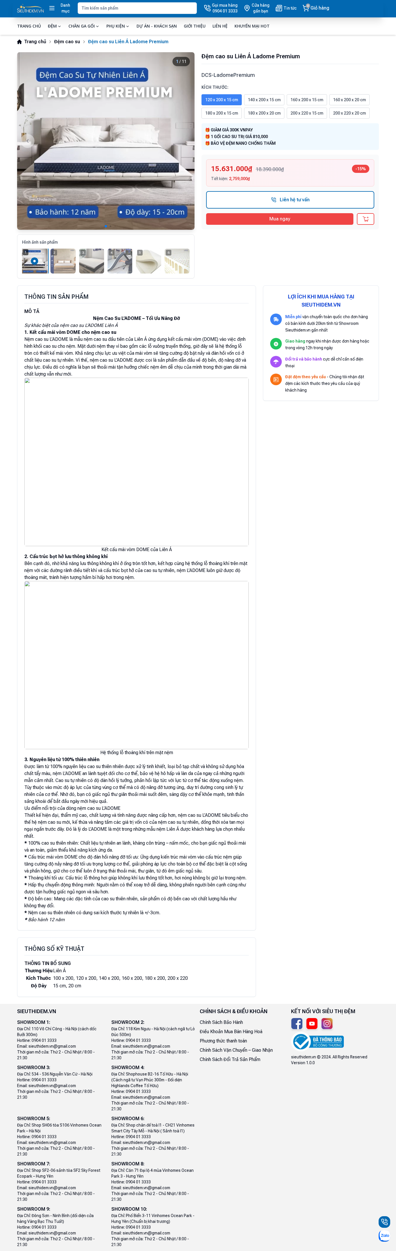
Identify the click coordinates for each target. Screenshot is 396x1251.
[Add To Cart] (365, 219)
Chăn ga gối (81, 26)
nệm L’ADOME (191, 570)
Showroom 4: (127, 1067)
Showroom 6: (127, 1118)
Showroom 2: (127, 1022)
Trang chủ (29, 26)
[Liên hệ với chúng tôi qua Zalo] (384, 1236)
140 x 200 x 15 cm (264, 99)
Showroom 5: (33, 1118)
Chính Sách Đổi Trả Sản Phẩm (230, 1059)
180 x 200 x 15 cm (221, 113)
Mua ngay (279, 219)
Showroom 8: (127, 1164)
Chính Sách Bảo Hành (221, 1022)
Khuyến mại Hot (252, 26)
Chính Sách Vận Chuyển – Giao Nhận (236, 1050)
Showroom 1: (33, 1022)
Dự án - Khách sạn (157, 26)
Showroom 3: (33, 1067)
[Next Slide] (184, 141)
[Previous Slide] (27, 141)
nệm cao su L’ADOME (111, 360)
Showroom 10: (129, 1209)
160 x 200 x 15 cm (306, 99)
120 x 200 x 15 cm (221, 99)
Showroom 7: (33, 1164)
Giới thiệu (195, 26)
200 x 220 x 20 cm (349, 113)
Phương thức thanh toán (223, 1041)
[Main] (30, 8)
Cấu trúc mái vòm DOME (52, 857)
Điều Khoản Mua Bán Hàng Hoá (231, 1031)
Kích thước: (215, 87)
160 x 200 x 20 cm (349, 99)
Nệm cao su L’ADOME (46, 339)
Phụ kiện (115, 26)
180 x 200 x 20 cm (264, 113)
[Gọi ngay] (384, 1222)
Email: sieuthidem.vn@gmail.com (46, 1046)
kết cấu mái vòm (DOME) (193, 339)
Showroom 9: (33, 1209)
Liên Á (140, 339)
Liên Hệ (220, 26)
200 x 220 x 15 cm (306, 113)
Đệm (52, 26)
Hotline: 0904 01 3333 (37, 1040)
